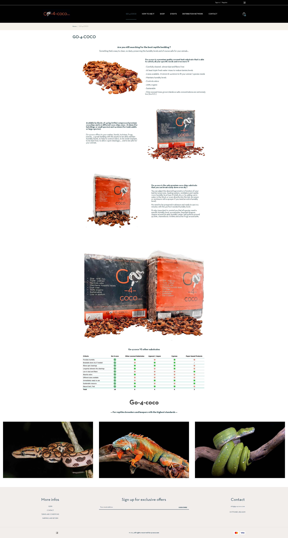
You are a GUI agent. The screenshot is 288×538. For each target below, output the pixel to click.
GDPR (50, 506)
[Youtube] (240, 2)
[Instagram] (235, 2)
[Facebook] (231, 2)
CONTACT (50, 510)
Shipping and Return (50, 518)
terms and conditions (50, 514)
